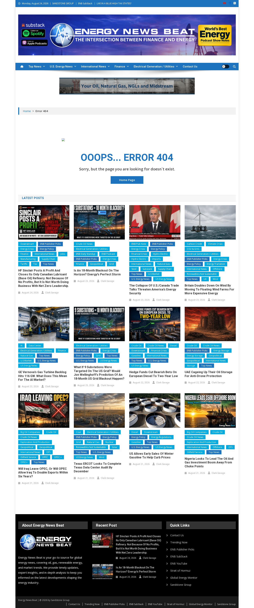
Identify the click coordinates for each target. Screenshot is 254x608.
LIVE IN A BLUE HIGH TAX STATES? (114, 3)
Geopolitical (96, 264)
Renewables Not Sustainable (202, 274)
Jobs (62, 254)
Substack (147, 269)
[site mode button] (225, 66)
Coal (78, 432)
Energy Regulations (161, 437)
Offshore (217, 269)
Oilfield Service (28, 457)
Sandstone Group (180, 584)
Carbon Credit (194, 243)
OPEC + (58, 457)
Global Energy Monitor (183, 577)
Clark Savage (52, 292)
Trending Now (178, 542)
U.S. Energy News (61, 66)
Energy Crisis (27, 248)
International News (93, 66)
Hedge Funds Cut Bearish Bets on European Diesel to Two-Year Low (153, 374)
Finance (120, 66)
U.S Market (153, 274)
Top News (34, 66)
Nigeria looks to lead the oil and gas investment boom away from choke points (209, 462)
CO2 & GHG (193, 248)
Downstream (27, 243)
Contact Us (190, 66)
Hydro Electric (160, 254)
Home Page (127, 180)
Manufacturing (28, 259)
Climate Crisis (215, 243)
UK (205, 279)
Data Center (35, 345)
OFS (48, 452)
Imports (156, 259)
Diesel (173, 345)
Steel (133, 269)
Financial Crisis (139, 254)
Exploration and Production (35, 442)
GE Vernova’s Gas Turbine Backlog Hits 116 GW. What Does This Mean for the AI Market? (42, 376)
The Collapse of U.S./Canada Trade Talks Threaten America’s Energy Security (154, 289)
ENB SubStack (85, 3)
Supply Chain (48, 259)
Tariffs (23, 264)
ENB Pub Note (138, 243)
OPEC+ (24, 462)
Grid (111, 264)
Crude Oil (136, 345)
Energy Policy (47, 248)
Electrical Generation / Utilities (154, 66)
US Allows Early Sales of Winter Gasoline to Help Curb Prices (151, 455)
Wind (215, 279)
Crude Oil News (84, 243)
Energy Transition (216, 264)
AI (21, 345)
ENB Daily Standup (85, 254)
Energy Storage (221, 350)
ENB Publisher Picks (50, 243)
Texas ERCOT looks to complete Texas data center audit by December (97, 467)
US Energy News (163, 279)
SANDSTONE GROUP (63, 3)
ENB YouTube (178, 563)
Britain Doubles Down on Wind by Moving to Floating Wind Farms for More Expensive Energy (209, 289)
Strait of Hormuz (180, 570)
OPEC (45, 457)
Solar (114, 447)
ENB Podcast (108, 254)
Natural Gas (163, 264)
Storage (191, 365)
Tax (35, 264)
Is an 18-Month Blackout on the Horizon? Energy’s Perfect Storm (97, 272)
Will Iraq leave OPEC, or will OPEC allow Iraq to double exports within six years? (43, 472)
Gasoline (136, 355)
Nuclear (109, 442)
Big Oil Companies (30, 432)
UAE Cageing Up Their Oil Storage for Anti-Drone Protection (208, 374)
